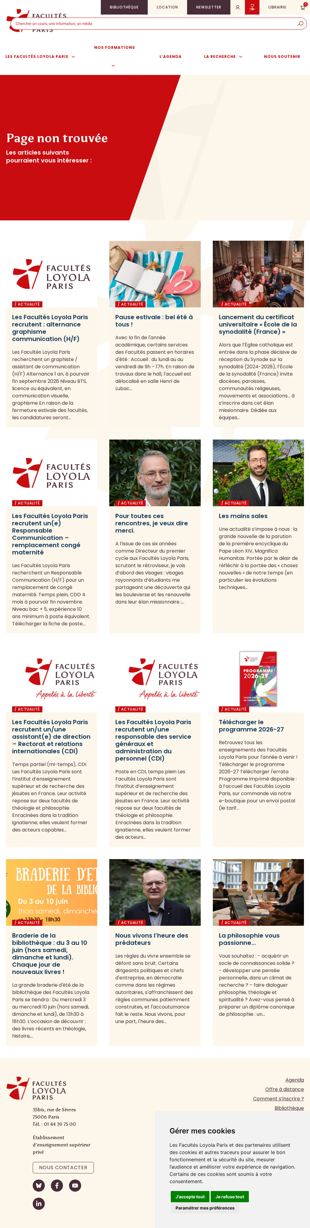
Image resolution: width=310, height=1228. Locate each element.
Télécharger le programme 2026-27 (251, 725)
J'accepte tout (190, 1196)
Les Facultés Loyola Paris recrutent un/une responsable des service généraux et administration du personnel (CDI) (153, 740)
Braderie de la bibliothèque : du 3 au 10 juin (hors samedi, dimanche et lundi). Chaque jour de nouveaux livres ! (49, 953)
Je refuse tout (230, 1196)
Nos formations (114, 47)
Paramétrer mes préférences (205, 1207)
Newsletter (208, 7)
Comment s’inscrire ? (278, 1098)
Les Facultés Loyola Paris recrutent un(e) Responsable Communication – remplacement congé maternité (50, 534)
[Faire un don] (252, 7)
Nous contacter (63, 1167)
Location (167, 7)
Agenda (294, 1079)
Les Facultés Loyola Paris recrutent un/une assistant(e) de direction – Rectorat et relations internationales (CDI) (51, 736)
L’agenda (171, 56)
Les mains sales (243, 516)
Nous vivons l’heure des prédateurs (151, 939)
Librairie (277, 7)
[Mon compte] (237, 7)
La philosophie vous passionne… (249, 939)
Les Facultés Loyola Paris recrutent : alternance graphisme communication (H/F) (50, 328)
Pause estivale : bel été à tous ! (154, 320)
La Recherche (220, 56)
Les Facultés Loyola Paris (36, 56)
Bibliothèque (124, 7)
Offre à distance (284, 1089)
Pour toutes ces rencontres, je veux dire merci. (151, 523)
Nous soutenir (282, 56)
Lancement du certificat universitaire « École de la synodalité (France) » (258, 324)
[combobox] (152, 23)
